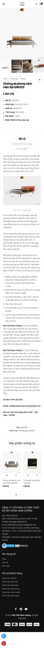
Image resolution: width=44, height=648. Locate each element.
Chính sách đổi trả (9, 578)
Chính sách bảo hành (10, 585)
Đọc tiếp (16, 475)
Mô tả (22, 138)
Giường (23, 79)
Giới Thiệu (6, 566)
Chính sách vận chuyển (11, 592)
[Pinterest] (21, 609)
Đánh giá (22, 148)
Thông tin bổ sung (22, 143)
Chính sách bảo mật (10, 582)
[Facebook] (16, 609)
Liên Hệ (5, 562)
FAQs (4, 559)
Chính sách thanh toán (11, 589)
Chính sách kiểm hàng (10, 596)
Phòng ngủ (14, 79)
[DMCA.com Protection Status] (21, 545)
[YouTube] (26, 609)
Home (5, 79)
